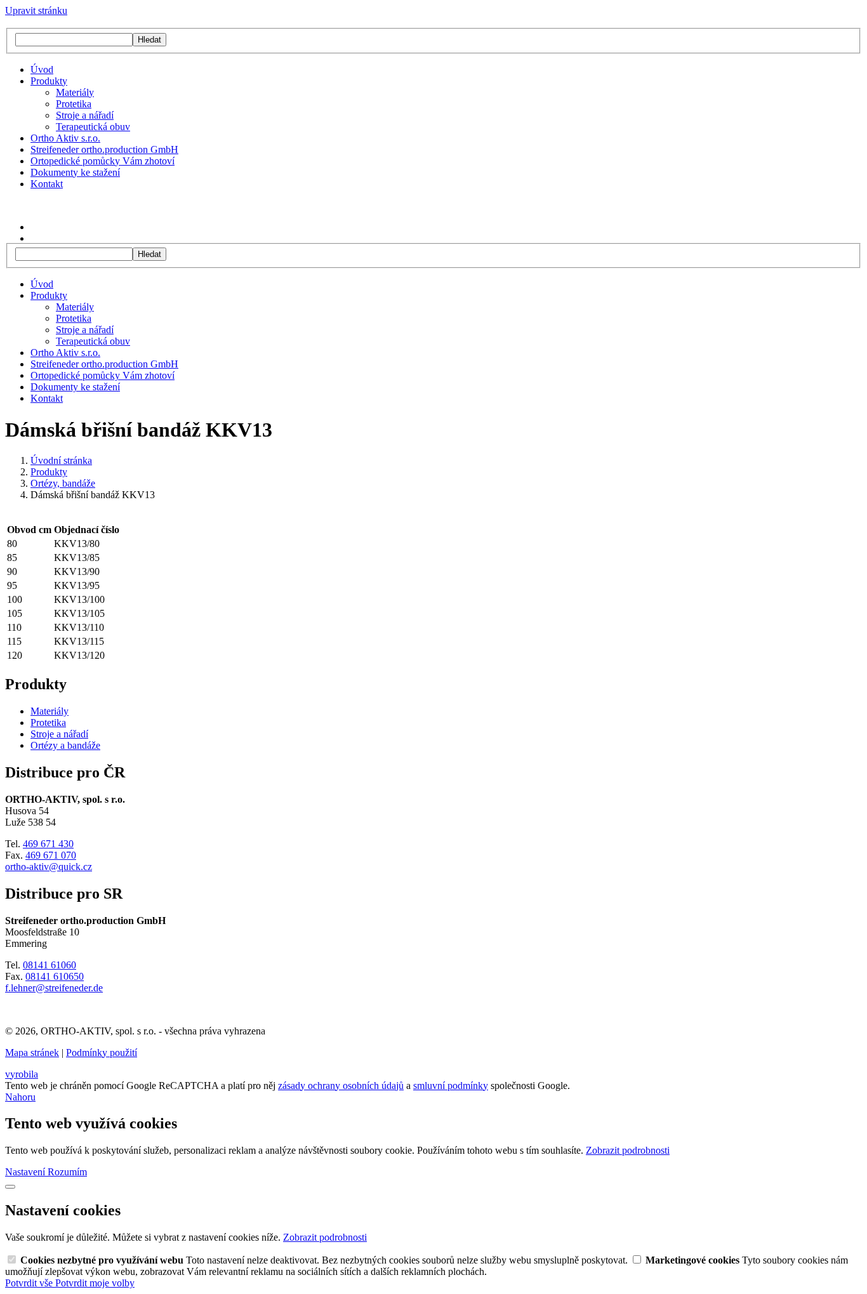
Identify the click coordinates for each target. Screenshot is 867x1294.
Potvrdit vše (30, 1282)
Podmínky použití (101, 1052)
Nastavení (26, 1171)
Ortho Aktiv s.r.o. (65, 138)
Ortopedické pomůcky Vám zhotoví (102, 160)
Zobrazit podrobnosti (628, 1150)
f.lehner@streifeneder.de (54, 987)
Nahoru (20, 1097)
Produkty (48, 81)
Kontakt (46, 183)
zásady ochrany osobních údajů (341, 1085)
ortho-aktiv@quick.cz (48, 866)
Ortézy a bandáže (65, 745)
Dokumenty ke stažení (75, 172)
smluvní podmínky (450, 1085)
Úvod (41, 69)
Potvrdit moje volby (95, 1282)
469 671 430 (48, 843)
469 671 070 (50, 855)
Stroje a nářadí (85, 115)
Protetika (73, 103)
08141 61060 (49, 965)
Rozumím (67, 1171)
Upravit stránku (36, 10)
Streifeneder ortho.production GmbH (104, 149)
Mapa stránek (32, 1052)
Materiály (75, 92)
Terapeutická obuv (93, 126)
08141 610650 (54, 976)
